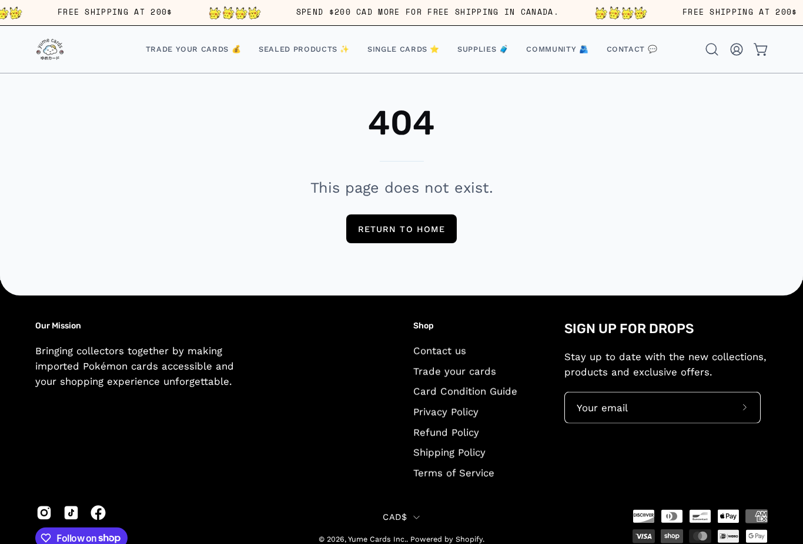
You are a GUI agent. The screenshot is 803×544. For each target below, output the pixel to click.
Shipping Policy (449, 452)
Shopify (469, 539)
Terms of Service (453, 472)
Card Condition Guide (465, 391)
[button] (404, 49)
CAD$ (395, 517)
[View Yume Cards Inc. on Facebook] (98, 512)
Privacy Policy (446, 411)
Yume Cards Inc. (377, 539)
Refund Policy (446, 432)
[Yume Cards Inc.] (50, 49)
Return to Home (401, 229)
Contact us (439, 350)
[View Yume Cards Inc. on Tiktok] (71, 512)
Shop (423, 326)
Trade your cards (454, 371)
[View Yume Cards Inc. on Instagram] (44, 512)
